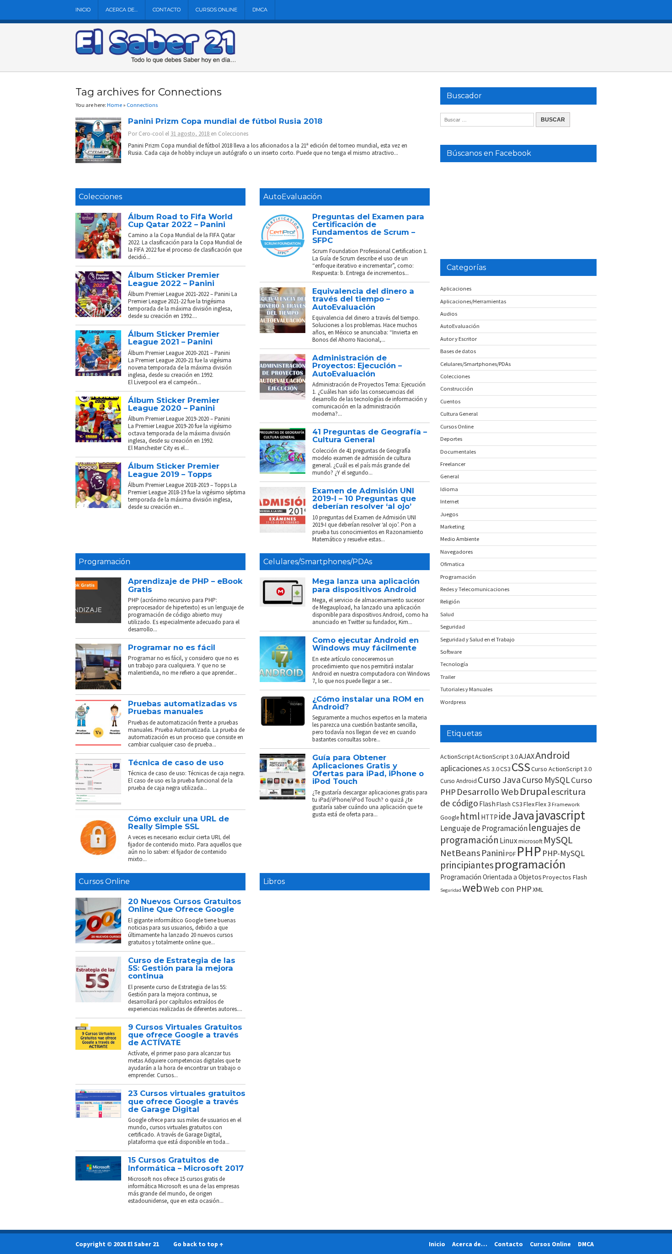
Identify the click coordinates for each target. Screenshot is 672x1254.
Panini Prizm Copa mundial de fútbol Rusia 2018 (225, 121)
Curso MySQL (546, 779)
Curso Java (499, 780)
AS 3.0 (491, 769)
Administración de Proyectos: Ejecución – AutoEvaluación (357, 365)
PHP (529, 851)
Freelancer (452, 463)
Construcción (456, 388)
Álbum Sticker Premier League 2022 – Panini (173, 278)
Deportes (451, 438)
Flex (528, 804)
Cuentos (450, 401)
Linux (508, 841)
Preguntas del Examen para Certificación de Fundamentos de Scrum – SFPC (368, 228)
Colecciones (233, 134)
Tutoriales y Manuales (466, 689)
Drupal (535, 791)
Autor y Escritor (458, 338)
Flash (487, 803)
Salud (447, 614)
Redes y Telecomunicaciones (474, 589)
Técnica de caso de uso (176, 762)
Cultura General (459, 413)
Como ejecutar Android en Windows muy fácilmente (365, 643)
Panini (493, 852)
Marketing (452, 526)
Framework (566, 804)
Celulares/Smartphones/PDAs (317, 561)
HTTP (489, 817)
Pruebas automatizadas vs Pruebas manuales (182, 707)
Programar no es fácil (171, 647)
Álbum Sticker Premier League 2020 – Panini (173, 404)
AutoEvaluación (292, 196)
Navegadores (456, 551)
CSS (521, 767)
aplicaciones (461, 768)
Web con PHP (507, 889)
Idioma (449, 489)
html (470, 816)
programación (530, 864)
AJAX (526, 756)
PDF (511, 854)
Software (451, 651)
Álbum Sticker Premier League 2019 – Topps (173, 469)
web (472, 887)
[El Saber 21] (155, 61)
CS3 (505, 769)
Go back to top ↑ (198, 1244)
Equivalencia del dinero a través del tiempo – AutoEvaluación (363, 299)
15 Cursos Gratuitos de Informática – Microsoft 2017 (186, 1163)
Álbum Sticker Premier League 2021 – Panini (173, 337)
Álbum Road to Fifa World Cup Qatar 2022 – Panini (180, 220)
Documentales (458, 451)
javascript (560, 815)
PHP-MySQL (563, 853)
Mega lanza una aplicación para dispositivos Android (366, 585)
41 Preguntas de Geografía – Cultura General (369, 435)
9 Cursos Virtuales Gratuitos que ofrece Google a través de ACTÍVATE (185, 1035)
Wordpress (453, 701)
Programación (104, 561)
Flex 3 (543, 804)
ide (505, 816)
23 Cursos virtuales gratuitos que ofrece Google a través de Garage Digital (186, 1101)
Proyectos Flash (565, 877)
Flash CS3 (509, 804)
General (449, 476)
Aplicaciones (455, 288)
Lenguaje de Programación (484, 828)
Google (449, 817)
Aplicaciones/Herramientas (473, 301)
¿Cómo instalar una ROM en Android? (368, 702)
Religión (450, 601)
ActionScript (457, 756)
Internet (449, 501)
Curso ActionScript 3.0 (561, 769)
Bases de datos (458, 351)
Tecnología (454, 664)
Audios (448, 313)
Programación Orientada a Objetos (491, 877)
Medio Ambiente (459, 538)
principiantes (467, 865)
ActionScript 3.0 (496, 756)
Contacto (167, 9)
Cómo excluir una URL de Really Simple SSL (178, 822)
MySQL (558, 839)
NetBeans (460, 853)
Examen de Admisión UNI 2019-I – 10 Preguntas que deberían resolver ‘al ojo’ (364, 498)
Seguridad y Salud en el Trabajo (477, 639)
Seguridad (452, 626)
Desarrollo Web (488, 792)
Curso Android (458, 781)
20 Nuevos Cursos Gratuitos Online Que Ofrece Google (184, 905)
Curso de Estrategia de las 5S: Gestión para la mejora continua (181, 968)
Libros (274, 881)
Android (552, 755)
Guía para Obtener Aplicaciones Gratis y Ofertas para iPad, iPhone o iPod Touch (368, 769)
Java (523, 815)
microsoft (530, 841)
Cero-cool (151, 134)
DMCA (259, 9)
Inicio (83, 9)
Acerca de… (122, 9)
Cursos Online (216, 9)
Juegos (449, 514)
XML (538, 889)
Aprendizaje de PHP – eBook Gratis (185, 585)
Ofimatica (452, 564)
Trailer (447, 676)
